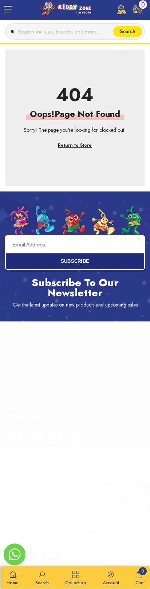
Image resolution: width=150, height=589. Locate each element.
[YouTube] (54, 438)
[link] (42, 577)
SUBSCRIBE (75, 261)
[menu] (8, 9)
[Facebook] (14, 438)
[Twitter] (74, 438)
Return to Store (75, 145)
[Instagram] (34, 438)
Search (127, 31)
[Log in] (121, 9)
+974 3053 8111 (64, 403)
